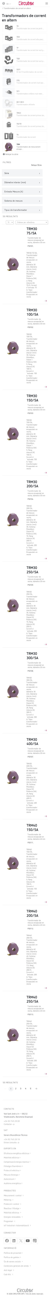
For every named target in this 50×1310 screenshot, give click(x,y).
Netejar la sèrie (11, 154)
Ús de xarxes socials (12, 1262)
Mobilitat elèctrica (11, 1158)
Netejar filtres (36, 165)
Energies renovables (12, 1217)
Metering (8, 1200)
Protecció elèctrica (11, 1171)
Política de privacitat (12, 1253)
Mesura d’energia (11, 1175)
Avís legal (8, 1270)
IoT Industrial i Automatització (16, 1226)
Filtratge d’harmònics (12, 1166)
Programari (9, 1221)
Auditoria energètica (12, 1184)
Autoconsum (9, 1179)
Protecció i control (11, 1204)
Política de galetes (11, 1257)
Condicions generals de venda (16, 1266)
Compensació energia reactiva (16, 1162)
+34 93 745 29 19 (12, 1140)
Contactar (8, 1124)
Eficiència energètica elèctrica (16, 1153)
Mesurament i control (13, 1196)
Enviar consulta (10, 1143)
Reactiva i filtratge (11, 1209)
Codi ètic (8, 1275)
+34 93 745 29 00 (12, 1121)
